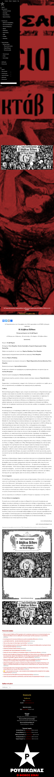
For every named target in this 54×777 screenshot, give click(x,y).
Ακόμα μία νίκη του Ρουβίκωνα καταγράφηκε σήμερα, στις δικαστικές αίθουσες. (22, 652)
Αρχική (3, 7)
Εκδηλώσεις (5, 30)
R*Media (4, 36)
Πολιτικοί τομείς (6, 44)
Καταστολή (5, 38)
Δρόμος (4, 28)
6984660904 (29, 738)
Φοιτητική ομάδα (7, 50)
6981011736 (28, 732)
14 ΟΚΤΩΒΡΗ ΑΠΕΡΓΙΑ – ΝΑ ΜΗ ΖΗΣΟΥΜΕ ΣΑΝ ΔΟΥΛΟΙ (16, 641)
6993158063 (28, 736)
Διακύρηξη (5, 12)
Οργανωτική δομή (6, 16)
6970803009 (28, 700)
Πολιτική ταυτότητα (7, 10)
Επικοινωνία (4, 64)
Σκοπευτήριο (5, 58)
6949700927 (30, 734)
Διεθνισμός (4, 62)
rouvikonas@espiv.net (29, 702)
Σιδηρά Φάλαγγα (7, 48)
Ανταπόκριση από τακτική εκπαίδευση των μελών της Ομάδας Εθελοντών (20, 639)
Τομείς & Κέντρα (5, 42)
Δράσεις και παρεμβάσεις (8, 22)
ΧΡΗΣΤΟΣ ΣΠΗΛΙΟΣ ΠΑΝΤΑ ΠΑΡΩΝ (12, 648)
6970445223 (28, 730)
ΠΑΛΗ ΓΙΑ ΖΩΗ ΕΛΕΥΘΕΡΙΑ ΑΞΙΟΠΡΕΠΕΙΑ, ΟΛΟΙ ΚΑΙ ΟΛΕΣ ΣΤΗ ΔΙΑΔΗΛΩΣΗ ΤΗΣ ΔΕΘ (23, 676)
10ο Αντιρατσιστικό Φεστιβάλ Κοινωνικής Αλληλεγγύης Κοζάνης (18, 674)
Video (4, 34)
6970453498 (25, 709)
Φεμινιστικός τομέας (8, 46)
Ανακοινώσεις (5, 32)
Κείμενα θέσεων (6, 14)
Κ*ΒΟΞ (4, 56)
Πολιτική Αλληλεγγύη (7, 26)
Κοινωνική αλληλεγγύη (7, 24)
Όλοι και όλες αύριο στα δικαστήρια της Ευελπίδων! (15, 643)
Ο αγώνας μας (4, 20)
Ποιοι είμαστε (4, 9)
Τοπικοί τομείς (6, 54)
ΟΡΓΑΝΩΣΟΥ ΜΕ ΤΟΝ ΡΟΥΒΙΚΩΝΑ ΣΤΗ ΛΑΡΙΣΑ (14, 650)
